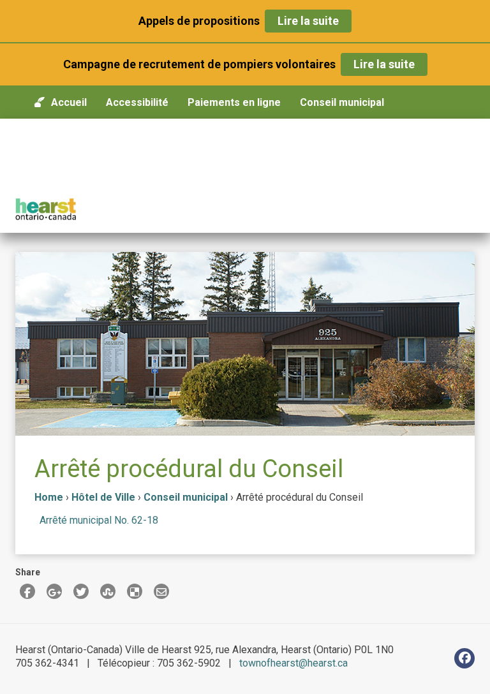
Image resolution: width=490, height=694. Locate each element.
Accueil (69, 102)
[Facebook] (464, 658)
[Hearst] (45, 209)
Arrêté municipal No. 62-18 (99, 520)
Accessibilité (137, 102)
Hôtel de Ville (103, 497)
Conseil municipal (342, 102)
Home (48, 497)
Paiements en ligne (234, 102)
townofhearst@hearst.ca (293, 663)
